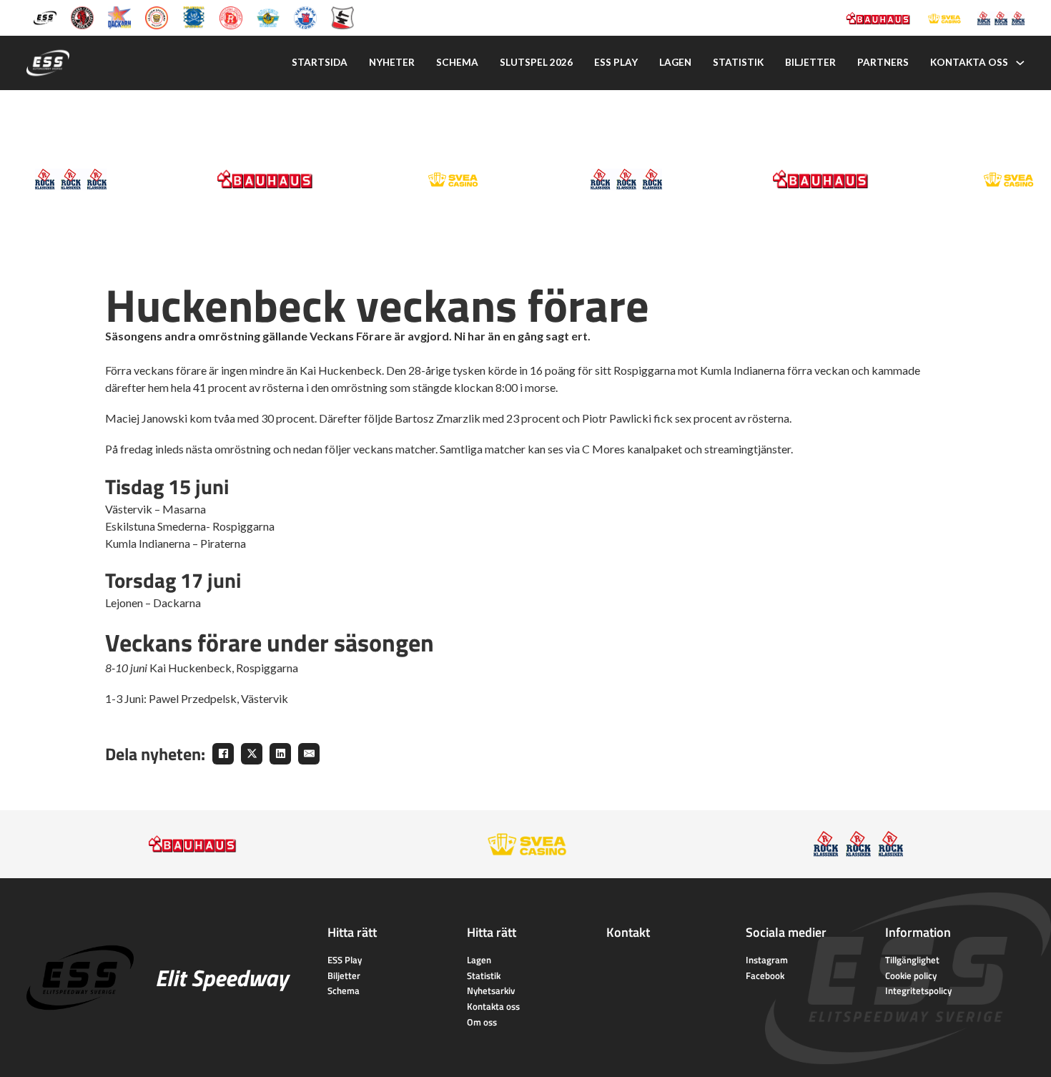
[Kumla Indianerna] (82, 17)
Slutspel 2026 (536, 62)
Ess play (616, 62)
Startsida (319, 62)
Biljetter (810, 62)
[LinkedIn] (280, 753)
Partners (883, 62)
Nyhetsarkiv (491, 990)
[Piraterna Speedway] (193, 17)
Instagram (767, 960)
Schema (457, 62)
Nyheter (392, 62)
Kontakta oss (969, 62)
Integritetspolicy (918, 990)
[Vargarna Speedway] (305, 17)
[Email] (309, 753)
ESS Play (344, 960)
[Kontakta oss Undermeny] (1020, 63)
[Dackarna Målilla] (119, 17)
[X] (251, 753)
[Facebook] (223, 753)
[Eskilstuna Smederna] (342, 17)
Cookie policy (911, 975)
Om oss (482, 1022)
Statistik (738, 62)
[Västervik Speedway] (268, 17)
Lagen (675, 62)
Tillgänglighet (912, 960)
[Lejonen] (156, 17)
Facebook (765, 975)
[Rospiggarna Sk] (230, 17)
